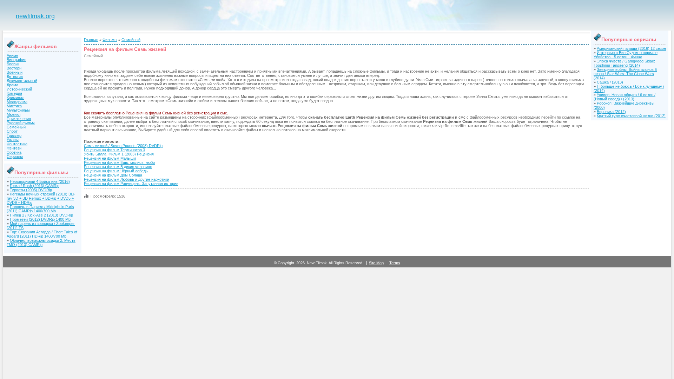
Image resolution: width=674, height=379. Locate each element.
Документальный (22, 81)
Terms (394, 263)
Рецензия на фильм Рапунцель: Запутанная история (131, 183)
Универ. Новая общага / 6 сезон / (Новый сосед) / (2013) (624, 97)
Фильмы (110, 40)
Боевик (13, 64)
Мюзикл (13, 114)
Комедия (14, 93)
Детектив (15, 76)
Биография (16, 60)
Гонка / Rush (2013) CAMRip (34, 186)
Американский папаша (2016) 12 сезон (631, 48)
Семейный (16, 127)
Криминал (15, 97)
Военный (14, 72)
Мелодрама (17, 102)
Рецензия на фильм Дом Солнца (113, 175)
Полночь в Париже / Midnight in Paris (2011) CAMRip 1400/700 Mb (40, 209)
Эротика (14, 152)
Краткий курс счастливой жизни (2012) (631, 116)
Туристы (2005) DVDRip (31, 190)
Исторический (19, 89)
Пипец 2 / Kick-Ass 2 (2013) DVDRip (41, 215)
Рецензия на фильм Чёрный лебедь (116, 171)
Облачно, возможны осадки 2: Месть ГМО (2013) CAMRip (41, 242)
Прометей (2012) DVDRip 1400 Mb (40, 219)
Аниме (12, 55)
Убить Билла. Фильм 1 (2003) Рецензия (119, 154)
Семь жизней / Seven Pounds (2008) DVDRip (123, 146)
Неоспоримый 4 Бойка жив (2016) (40, 181)
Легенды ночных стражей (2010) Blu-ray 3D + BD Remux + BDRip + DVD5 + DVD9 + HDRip (41, 198)
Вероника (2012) (611, 111)
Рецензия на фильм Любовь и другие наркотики (126, 179)
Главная (91, 40)
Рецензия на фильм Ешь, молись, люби (119, 162)
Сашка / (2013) (610, 82)
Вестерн (14, 68)
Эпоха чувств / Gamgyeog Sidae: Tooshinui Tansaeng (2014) (624, 63)
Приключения (19, 119)
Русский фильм (21, 123)
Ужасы (13, 140)
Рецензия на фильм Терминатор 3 (114, 150)
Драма (12, 85)
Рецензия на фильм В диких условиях (118, 167)
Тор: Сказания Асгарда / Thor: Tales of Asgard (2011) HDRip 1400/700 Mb (42, 234)
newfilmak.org (35, 16)
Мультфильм (18, 110)
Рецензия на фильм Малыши (110, 158)
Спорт (12, 131)
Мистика (14, 106)
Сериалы (15, 156)
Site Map (376, 263)
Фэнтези (14, 148)
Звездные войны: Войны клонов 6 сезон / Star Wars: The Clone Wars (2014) (625, 73)
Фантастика (17, 144)
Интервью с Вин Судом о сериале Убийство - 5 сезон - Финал (626, 55)
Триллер (14, 135)
